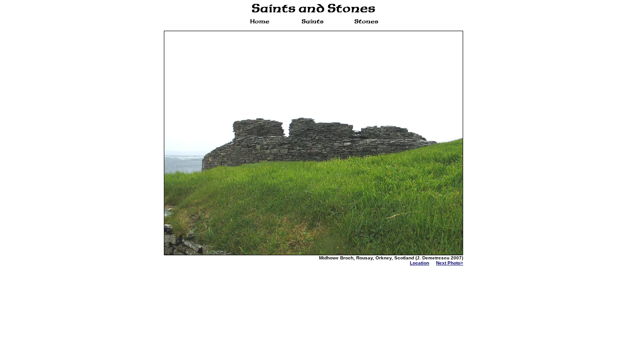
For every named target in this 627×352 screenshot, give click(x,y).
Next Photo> (449, 262)
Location (419, 262)
